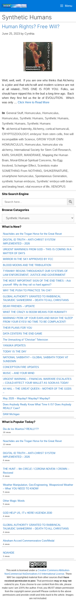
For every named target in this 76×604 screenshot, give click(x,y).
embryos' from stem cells (46, 134)
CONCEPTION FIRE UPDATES (21, 367)
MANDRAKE (32, 155)
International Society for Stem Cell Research (42, 149)
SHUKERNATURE (55, 170)
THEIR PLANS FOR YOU (17, 327)
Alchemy (38, 128)
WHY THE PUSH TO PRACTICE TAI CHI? (27, 290)
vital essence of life (37, 186)
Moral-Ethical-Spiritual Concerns (30, 160)
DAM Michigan (11, 414)
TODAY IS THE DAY (15, 351)
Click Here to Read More (33, 102)
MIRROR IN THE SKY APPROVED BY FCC (28, 259)
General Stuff (14, 113)
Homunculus (33, 113)
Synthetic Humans (31, 118)
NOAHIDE (8, 552)
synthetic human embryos (18, 181)
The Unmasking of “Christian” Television (25, 339)
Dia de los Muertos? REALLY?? (21, 429)
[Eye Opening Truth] (14, 6)
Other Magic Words (14, 500)
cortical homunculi (57, 128)
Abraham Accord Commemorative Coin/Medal (28, 540)
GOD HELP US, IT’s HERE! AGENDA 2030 (27, 512)
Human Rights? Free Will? (30, 26)
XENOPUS (58, 186)
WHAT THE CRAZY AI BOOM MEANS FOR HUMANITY (35, 312)
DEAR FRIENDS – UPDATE (19, 306)
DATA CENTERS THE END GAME (22, 333)
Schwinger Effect (25, 165)
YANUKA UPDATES (14, 345)
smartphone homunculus (18, 176)
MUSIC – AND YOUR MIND (18, 373)
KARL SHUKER (12, 155)
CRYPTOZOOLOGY (15, 134)
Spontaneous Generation (51, 176)
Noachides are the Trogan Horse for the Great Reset (32, 233)
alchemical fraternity (19, 128)
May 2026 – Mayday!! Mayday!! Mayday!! (26, 398)
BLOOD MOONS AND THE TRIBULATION (27, 265)
